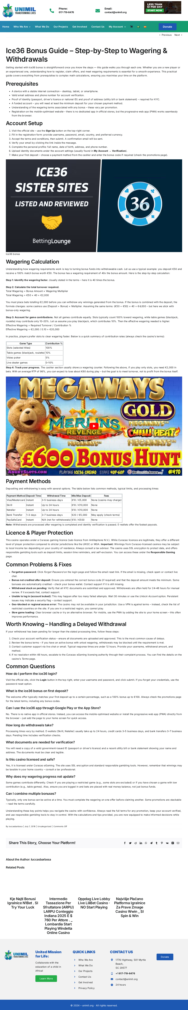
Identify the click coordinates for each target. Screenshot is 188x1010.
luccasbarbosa (15, 826)
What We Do (85, 965)
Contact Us (84, 976)
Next (177, 34)
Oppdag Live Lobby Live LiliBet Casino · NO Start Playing (94, 903)
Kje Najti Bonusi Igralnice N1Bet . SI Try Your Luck (22, 903)
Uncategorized (44, 826)
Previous (167, 34)
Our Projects (85, 971)
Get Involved (85, 982)
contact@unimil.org (127, 979)
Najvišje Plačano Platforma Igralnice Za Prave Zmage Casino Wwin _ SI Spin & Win (129, 907)
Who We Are (85, 959)
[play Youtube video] (94, 426)
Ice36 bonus (36, 67)
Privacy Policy (86, 988)
